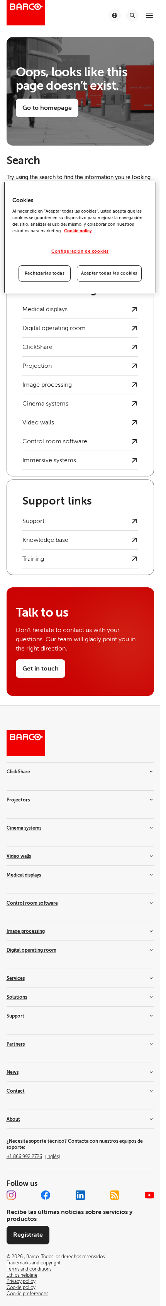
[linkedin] (80, 1195)
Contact (16, 1091)
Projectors (18, 800)
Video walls (19, 856)
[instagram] (11, 1195)
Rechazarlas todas (45, 273)
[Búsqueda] (132, 15)
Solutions (17, 997)
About (13, 1119)
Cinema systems (24, 828)
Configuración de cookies (80, 251)
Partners (16, 1044)
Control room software (32, 903)
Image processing (26, 931)
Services (16, 978)
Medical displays (24, 875)
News (13, 1072)
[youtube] (149, 1195)
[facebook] (45, 1195)
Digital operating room (31, 950)
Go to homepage (47, 107)
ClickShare (18, 772)
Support (15, 1016)
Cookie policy (78, 231)
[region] (80, 237)
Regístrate (28, 1234)
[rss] (114, 1195)
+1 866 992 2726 (33, 1156)
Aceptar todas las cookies (109, 273)
